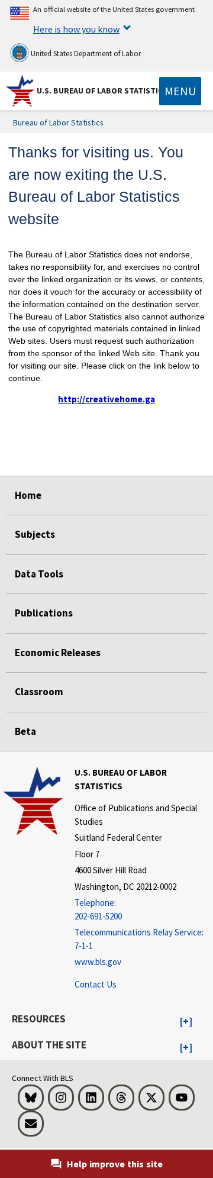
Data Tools (39, 573)
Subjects (35, 534)
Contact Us (96, 984)
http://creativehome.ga (106, 399)
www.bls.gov (98, 961)
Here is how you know (76, 29)
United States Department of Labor (85, 54)
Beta (25, 731)
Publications (44, 612)
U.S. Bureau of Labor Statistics (102, 90)
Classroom (39, 691)
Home (28, 495)
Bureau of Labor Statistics (58, 122)
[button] (186, 1022)
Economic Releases (58, 652)
